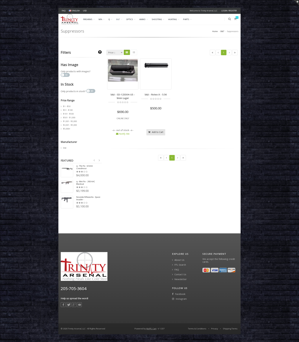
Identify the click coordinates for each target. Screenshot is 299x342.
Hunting (172, 19)
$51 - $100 (68, 110)
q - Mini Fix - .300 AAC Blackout (85, 182)
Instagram (181, 298)
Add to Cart (157, 132)
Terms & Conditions (197, 328)
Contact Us (180, 274)
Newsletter (180, 279)
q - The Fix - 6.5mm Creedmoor (84, 167)
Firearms (87, 19)
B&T (118, 19)
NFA (100, 19)
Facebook (179, 294)
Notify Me (124, 133)
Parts (186, 19)
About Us (179, 259)
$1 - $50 (66, 106)
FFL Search (180, 264)
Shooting (157, 19)
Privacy (214, 328)
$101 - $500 (68, 113)
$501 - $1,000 (69, 117)
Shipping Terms (230, 328)
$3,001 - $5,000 (70, 125)
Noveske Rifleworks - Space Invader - (88, 198)
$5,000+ (66, 128)
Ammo (142, 19)
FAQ (64, 10)
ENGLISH (76, 10)
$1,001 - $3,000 (70, 121)
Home (215, 31)
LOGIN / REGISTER (229, 10)
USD (85, 10)
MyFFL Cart (151, 328)
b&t (64, 147)
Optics (129, 19)
